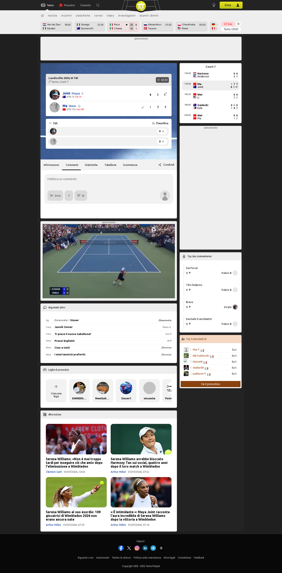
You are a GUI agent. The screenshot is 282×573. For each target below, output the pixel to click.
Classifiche (83, 15)
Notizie (52, 15)
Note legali (169, 557)
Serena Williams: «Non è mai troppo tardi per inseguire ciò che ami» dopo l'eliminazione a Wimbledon (74, 462)
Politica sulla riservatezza (147, 557)
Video (110, 15)
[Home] (42, 15)
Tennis (50, 5)
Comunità (85, 5)
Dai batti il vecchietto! (199, 318)
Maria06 (198, 361)
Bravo (189, 301)
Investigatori (127, 15)
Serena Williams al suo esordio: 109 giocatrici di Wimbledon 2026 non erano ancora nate (73, 515)
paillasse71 (199, 373)
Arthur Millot (118, 471)
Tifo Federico (194, 284)
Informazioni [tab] (51, 164)
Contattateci (184, 557)
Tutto (231, 29)
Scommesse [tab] (130, 164)
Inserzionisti (102, 557)
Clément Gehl (54, 471)
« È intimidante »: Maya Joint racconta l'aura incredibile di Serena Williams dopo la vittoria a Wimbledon (140, 515)
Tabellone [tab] (110, 164)
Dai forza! (192, 267)
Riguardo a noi (86, 557)
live (228, 24)
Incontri (66, 15)
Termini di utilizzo (121, 557)
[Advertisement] (141, 49)
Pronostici (69, 5)
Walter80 (198, 367)
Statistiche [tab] (91, 164)
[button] (98, 5)
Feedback (199, 557)
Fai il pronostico (210, 384)
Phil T (196, 349)
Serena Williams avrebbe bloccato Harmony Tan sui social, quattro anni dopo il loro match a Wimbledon (139, 462)
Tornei (98, 15)
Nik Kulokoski (201, 355)
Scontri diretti (149, 15)
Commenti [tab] (72, 164)
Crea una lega (56, 395)
